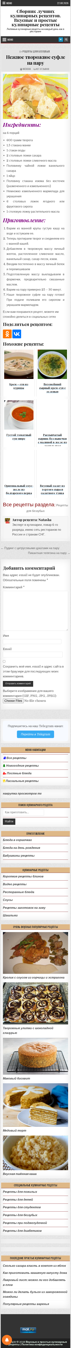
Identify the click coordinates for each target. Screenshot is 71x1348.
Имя (6, 635)
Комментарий (14, 587)
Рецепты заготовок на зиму (24, 907)
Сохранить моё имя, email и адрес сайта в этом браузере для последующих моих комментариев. (33, 671)
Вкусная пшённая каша (20, 1174)
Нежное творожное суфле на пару (35, 60)
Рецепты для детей (18, 1199)
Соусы (8, 900)
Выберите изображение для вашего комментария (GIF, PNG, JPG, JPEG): (30, 693)
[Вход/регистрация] (61, 39)
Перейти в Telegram (35, 734)
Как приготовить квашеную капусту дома (35, 1273)
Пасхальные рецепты (22, 781)
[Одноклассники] (7, 334)
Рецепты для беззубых (36, 51)
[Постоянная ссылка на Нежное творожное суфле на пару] (35, 96)
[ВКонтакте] (16, 334)
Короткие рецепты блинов (23, 876)
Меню (9, 3)
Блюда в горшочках (17, 840)
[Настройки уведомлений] (7, 1340)
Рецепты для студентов (22, 1207)
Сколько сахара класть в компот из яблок (34, 1265)
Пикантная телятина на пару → (49, 553)
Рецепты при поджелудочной (25, 1223)
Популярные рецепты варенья (26, 1304)
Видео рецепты (15, 884)
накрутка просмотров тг (22, 793)
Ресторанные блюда (18, 892)
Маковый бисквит (16, 1078)
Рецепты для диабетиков (22, 1230)
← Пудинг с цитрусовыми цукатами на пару (30, 548)
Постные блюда (18, 773)
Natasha (27, 69)
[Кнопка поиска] (66, 39)
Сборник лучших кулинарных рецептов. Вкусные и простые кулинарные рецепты (35, 17)
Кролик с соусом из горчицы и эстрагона (33, 977)
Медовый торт (14, 1130)
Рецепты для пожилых (20, 1192)
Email (7, 649)
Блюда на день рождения (21, 848)
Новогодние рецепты (22, 765)
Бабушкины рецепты (19, 855)
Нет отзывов (42, 69)
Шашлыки (10, 915)
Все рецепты (16, 758)
